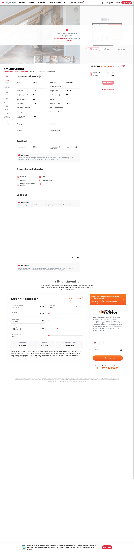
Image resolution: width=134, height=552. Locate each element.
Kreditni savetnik (98, 317)
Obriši (40, 306)
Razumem (107, 547)
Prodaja (31, 2)
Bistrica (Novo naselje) (12, 71)
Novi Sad (24, 71)
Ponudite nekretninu (77, 2)
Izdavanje (22, 2)
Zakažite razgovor (108, 358)
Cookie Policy (45, 547)
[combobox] (111, 343)
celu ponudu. (67, 41)
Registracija (127, 3)
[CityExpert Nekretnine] (9, 3)
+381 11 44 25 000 (109, 368)
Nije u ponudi (107, 83)
